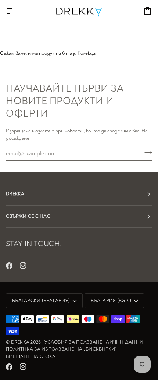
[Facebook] (9, 265)
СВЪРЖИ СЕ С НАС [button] (28, 216)
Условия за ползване (73, 342)
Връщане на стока (30, 356)
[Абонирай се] (146, 152)
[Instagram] (23, 265)
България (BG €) (111, 300)
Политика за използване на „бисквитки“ (61, 349)
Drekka (20, 342)
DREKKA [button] (15, 194)
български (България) (41, 300)
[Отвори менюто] (17, 11)
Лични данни (124, 342)
